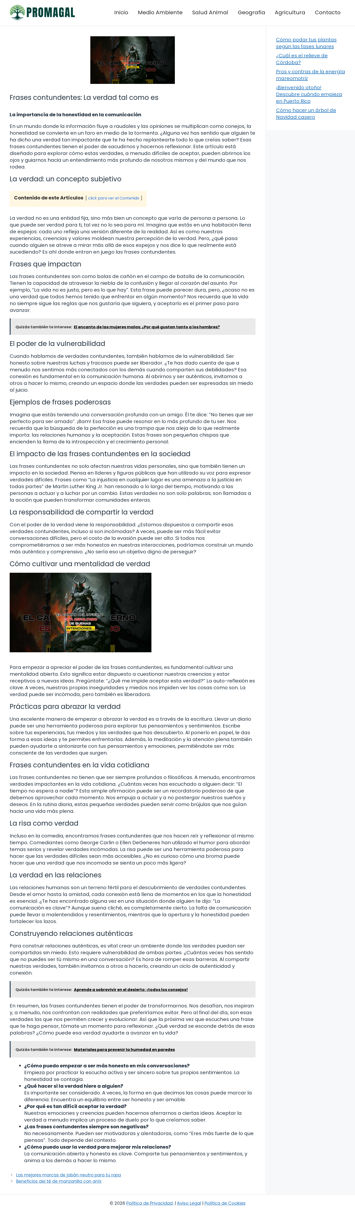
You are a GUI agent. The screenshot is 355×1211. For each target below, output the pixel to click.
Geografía (251, 12)
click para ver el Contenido (113, 198)
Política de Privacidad (149, 1203)
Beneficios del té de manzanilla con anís (58, 1181)
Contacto (328, 12)
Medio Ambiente (160, 12)
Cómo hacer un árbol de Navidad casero (306, 113)
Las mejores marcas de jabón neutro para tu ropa (68, 1175)
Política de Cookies (225, 1203)
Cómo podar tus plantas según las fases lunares (306, 43)
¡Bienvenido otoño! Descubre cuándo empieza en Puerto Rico (309, 94)
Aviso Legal (189, 1203)
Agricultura (290, 12)
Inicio (121, 12)
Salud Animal (210, 12)
